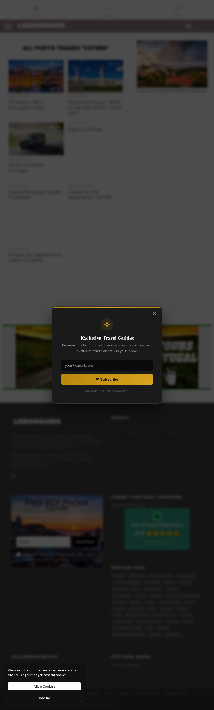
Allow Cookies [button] (44, 686)
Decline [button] (44, 698)
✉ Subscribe (107, 379)
